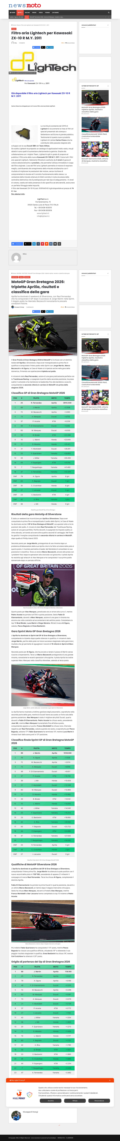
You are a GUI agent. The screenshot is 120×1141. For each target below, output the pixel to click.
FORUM (47, 12)
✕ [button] (110, 1080)
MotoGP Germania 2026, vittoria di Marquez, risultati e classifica (95, 160)
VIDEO (41, 12)
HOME (13, 12)
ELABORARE (69, 1138)
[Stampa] (59, 244)
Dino (15, 43)
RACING (27, 12)
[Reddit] (46, 244)
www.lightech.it (43, 213)
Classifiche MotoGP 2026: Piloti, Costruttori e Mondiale (94, 135)
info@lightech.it (43, 216)
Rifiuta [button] (75, 1101)
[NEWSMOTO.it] (25, 5)
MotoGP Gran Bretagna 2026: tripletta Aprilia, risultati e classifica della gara (93, 109)
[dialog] (60, 1092)
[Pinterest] (42, 244)
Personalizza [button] (99, 1101)
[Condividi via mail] (55, 244)
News (18, 25)
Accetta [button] (51, 1101)
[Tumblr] (38, 244)
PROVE (34, 12)
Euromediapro (52, 1138)
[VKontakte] (51, 244)
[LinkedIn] (34, 244)
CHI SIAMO (55, 12)
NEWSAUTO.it (61, 1138)
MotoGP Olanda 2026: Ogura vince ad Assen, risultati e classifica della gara (50, 17)
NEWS (20, 12)
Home (14, 25)
